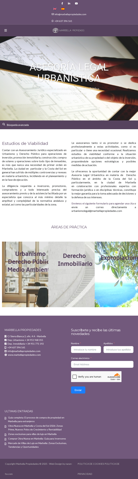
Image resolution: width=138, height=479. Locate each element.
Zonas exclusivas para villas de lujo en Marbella (32, 434)
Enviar (78, 390)
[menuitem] (55, 9)
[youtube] (76, 3)
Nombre (75, 343)
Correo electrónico (80, 358)
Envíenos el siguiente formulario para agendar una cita (103, 203)
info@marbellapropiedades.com (70, 14)
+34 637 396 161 (63, 21)
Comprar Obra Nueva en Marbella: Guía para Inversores (37, 438)
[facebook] (62, 3)
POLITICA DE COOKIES (91, 463)
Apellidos (108, 343)
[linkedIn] (69, 3)
